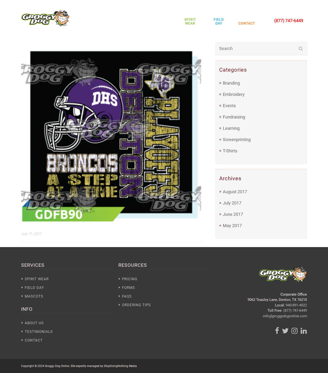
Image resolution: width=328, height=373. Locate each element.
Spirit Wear (190, 21)
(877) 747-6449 (295, 310)
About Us (34, 323)
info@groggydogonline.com (285, 316)
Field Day (219, 21)
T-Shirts (230, 150)
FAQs (127, 296)
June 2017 (233, 214)
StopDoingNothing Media (120, 366)
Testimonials (39, 331)
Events (229, 105)
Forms (128, 288)
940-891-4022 (296, 305)
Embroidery (234, 94)
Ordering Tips (136, 305)
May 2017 (232, 225)
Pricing (129, 279)
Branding (231, 83)
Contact (245, 23)
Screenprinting (237, 139)
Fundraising (234, 116)
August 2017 (235, 191)
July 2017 (232, 202)
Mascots (34, 296)
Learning (231, 128)
